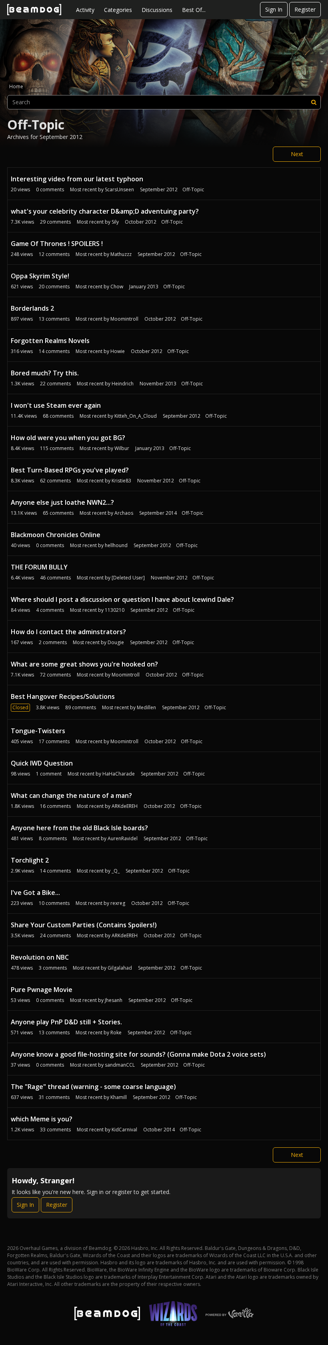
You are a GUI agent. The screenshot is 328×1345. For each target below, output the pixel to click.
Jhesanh (113, 1000)
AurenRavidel (123, 838)
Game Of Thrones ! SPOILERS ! (57, 243)
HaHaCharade (118, 773)
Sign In (273, 9)
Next (297, 154)
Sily (115, 221)
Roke (116, 1032)
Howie (117, 351)
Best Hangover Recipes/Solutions (63, 696)
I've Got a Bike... (35, 892)
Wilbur (121, 448)
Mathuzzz (121, 254)
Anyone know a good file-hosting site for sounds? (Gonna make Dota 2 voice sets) (138, 1054)
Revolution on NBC (40, 957)
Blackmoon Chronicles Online (55, 534)
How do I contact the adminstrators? (68, 631)
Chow (116, 286)
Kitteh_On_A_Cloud (135, 416)
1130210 (114, 610)
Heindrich (123, 383)
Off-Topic (193, 189)
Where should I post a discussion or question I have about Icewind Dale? (122, 599)
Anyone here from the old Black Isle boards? (79, 827)
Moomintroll (124, 318)
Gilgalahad (120, 967)
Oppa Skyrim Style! (40, 276)
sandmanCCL (120, 1064)
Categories (118, 10)
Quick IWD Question (42, 763)
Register (305, 9)
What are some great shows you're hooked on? (84, 664)
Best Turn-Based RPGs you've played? (70, 470)
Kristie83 (121, 480)
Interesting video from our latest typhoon (77, 179)
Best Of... (194, 10)
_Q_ (116, 870)
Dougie (116, 642)
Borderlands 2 (32, 308)
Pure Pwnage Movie (41, 989)
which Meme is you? (41, 1119)
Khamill (118, 1097)
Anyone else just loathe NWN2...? (62, 502)
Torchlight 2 (30, 860)
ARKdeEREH (125, 806)
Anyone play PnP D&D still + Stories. (66, 1022)
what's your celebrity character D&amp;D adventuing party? (105, 211)
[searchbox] (164, 102)
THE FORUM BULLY (39, 567)
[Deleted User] (128, 577)
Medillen (146, 707)
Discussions (157, 10)
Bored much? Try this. (45, 373)
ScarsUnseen (119, 189)
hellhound (116, 545)
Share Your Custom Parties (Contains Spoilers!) (84, 924)
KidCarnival (124, 1129)
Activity (85, 10)
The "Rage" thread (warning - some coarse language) (93, 1086)
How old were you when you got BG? (68, 437)
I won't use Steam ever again (56, 405)
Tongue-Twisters (38, 730)
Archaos (123, 513)
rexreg (117, 903)
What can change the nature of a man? (71, 795)
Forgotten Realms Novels (50, 340)
